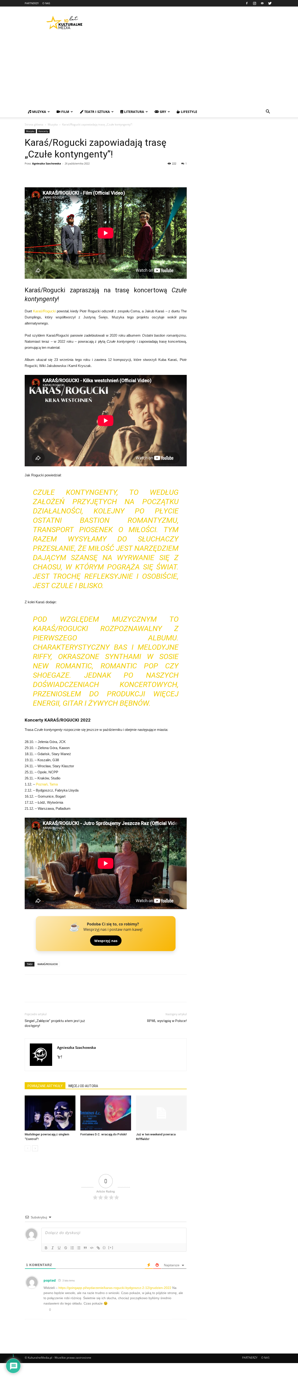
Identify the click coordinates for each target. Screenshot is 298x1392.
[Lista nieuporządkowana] (78, 1248)
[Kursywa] (52, 1248)
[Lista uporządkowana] (72, 1248)
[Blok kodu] (91, 1248)
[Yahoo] (61, 1057)
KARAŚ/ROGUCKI (47, 964)
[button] (267, 112)
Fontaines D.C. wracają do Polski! (103, 1134)
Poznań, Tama (47, 784)
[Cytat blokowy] (85, 1248)
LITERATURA (133, 111)
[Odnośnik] (98, 1248)
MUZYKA (38, 111)
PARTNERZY (32, 3)
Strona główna (34, 124)
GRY (162, 111)
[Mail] (262, 3)
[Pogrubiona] (46, 1248)
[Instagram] (254, 3)
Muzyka (53, 124)
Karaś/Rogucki (44, 311)
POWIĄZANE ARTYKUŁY (45, 1086)
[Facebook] (246, 3)
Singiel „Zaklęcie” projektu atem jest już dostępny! (55, 1023)
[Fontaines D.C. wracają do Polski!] (105, 1112)
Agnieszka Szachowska (46, 163)
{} (104, 1247)
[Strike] (65, 1248)
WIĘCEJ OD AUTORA (83, 1086)
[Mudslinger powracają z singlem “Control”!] (50, 1112)
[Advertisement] (149, 71)
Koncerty (43, 131)
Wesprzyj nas (105, 940)
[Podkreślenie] (59, 1248)
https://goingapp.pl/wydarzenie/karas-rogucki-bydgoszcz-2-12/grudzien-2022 (114, 1288)
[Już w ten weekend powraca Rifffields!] (161, 1112)
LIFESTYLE (188, 111)
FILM (64, 111)
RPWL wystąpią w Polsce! (167, 1021)
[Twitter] (269, 3)
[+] (110, 1247)
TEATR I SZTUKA (96, 111)
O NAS (46, 3)
